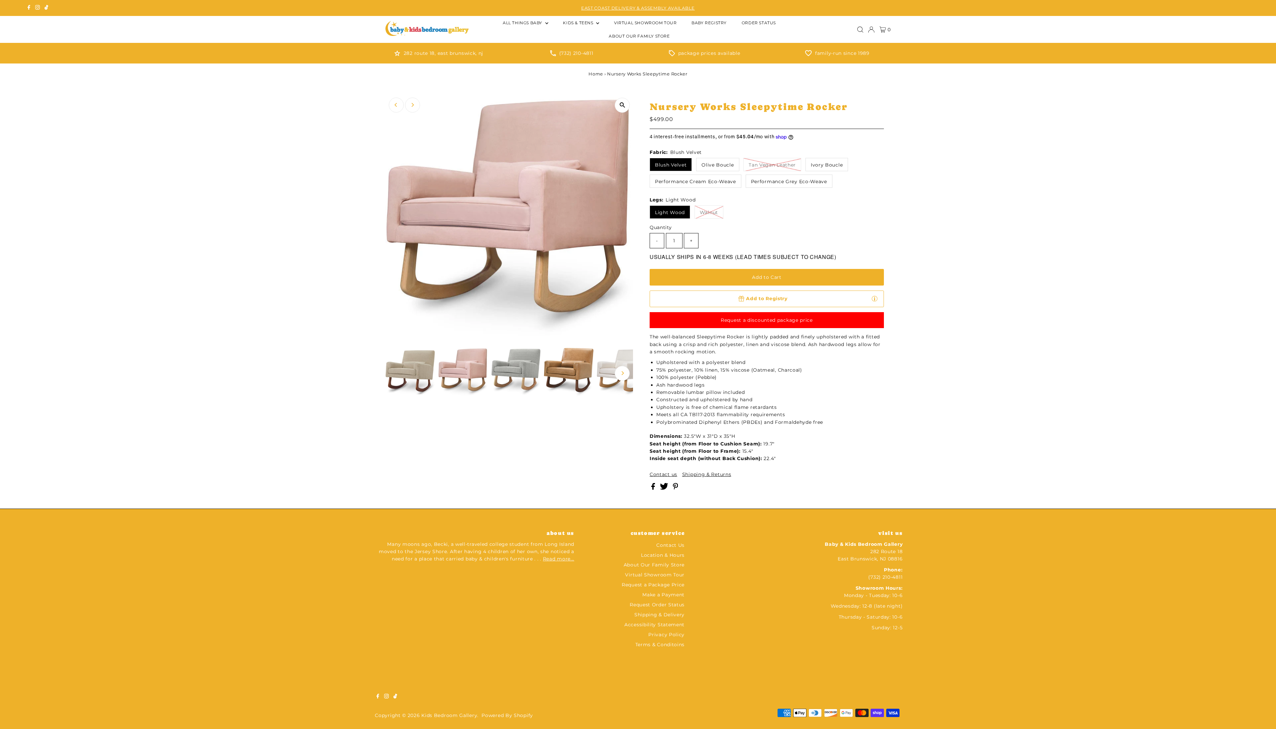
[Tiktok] (46, 8)
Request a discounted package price (767, 320)
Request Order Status (657, 605)
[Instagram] (38, 8)
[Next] (412, 104)
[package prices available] (672, 55)
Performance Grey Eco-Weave (789, 181)
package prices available (709, 53)
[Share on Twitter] (665, 488)
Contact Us (670, 545)
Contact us (663, 474)
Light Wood (670, 212)
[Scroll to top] (1262, 715)
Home (595, 73)
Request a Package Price (653, 585)
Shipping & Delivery (659, 615)
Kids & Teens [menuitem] (578, 22)
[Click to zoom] (622, 105)
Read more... (558, 559)
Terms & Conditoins (660, 645)
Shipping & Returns (706, 474)
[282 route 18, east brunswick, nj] (397, 55)
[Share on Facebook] (654, 488)
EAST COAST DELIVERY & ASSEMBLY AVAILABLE (638, 8)
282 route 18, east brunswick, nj (443, 53)
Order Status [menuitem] (759, 22)
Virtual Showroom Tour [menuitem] (645, 22)
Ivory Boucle (827, 165)
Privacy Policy (666, 635)
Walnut (709, 212)
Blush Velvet (671, 165)
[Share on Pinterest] (675, 488)
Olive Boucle (717, 165)
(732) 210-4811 (576, 53)
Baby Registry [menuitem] (709, 22)
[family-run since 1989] (808, 55)
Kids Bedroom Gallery (449, 715)
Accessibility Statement (654, 625)
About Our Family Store (654, 565)
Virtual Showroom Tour (655, 575)
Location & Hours (663, 555)
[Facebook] (29, 8)
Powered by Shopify (507, 715)
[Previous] (396, 104)
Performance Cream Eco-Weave (695, 181)
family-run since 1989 (842, 53)
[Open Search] (860, 30)
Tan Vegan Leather (772, 165)
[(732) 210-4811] (553, 55)
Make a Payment (663, 595)
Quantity (661, 227)
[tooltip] (874, 298)
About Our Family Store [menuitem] (639, 36)
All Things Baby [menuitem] (523, 22)
